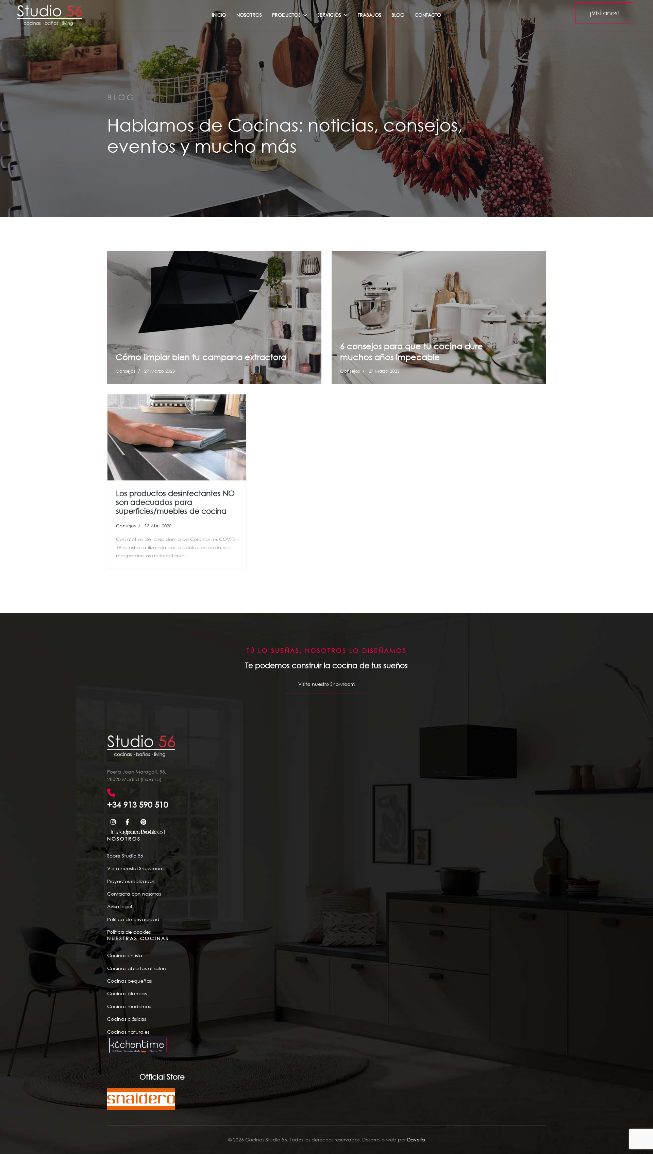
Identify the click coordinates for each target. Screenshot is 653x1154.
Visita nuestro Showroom (326, 684)
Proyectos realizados (130, 881)
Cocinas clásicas (126, 1019)
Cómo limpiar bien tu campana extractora (201, 357)
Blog (397, 15)
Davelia (416, 1139)
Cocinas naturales (128, 1032)
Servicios (329, 15)
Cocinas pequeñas (129, 981)
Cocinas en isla (124, 955)
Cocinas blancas (127, 993)
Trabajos (369, 15)
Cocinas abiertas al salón (136, 968)
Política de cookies (129, 932)
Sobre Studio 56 (125, 855)
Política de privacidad (133, 919)
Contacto (428, 15)
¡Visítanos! (604, 13)
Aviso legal (119, 906)
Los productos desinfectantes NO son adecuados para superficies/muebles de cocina (175, 502)
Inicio (219, 15)
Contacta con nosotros (134, 893)
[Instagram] (115, 821)
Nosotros (249, 15)
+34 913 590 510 (137, 804)
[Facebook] (129, 821)
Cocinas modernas (129, 1006)
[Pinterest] (144, 821)
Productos (286, 15)
